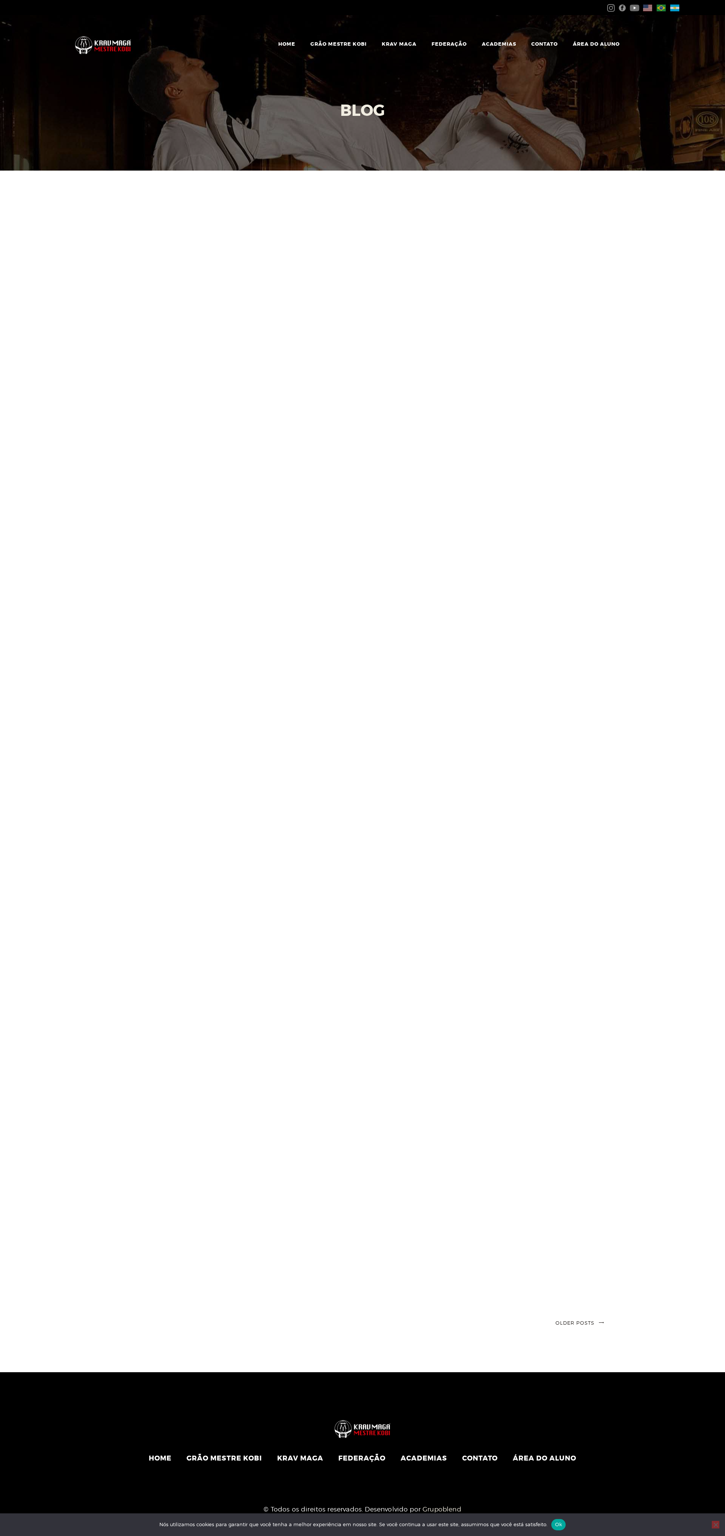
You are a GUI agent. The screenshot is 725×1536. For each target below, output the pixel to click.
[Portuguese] (659, 7)
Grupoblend (442, 1509)
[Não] (715, 1524)
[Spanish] (673, 7)
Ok (558, 1524)
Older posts (574, 1323)
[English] (646, 7)
